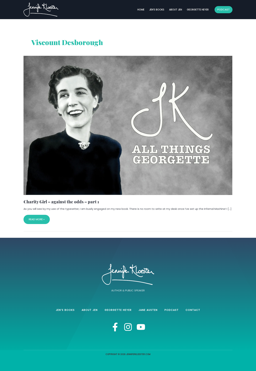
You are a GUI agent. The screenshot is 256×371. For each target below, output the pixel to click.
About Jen (175, 9)
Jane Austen (148, 310)
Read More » (37, 218)
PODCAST (223, 9)
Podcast (172, 310)
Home (140, 9)
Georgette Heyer (198, 9)
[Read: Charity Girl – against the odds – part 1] (128, 125)
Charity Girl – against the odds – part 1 (61, 201)
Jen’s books (156, 9)
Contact (193, 310)
